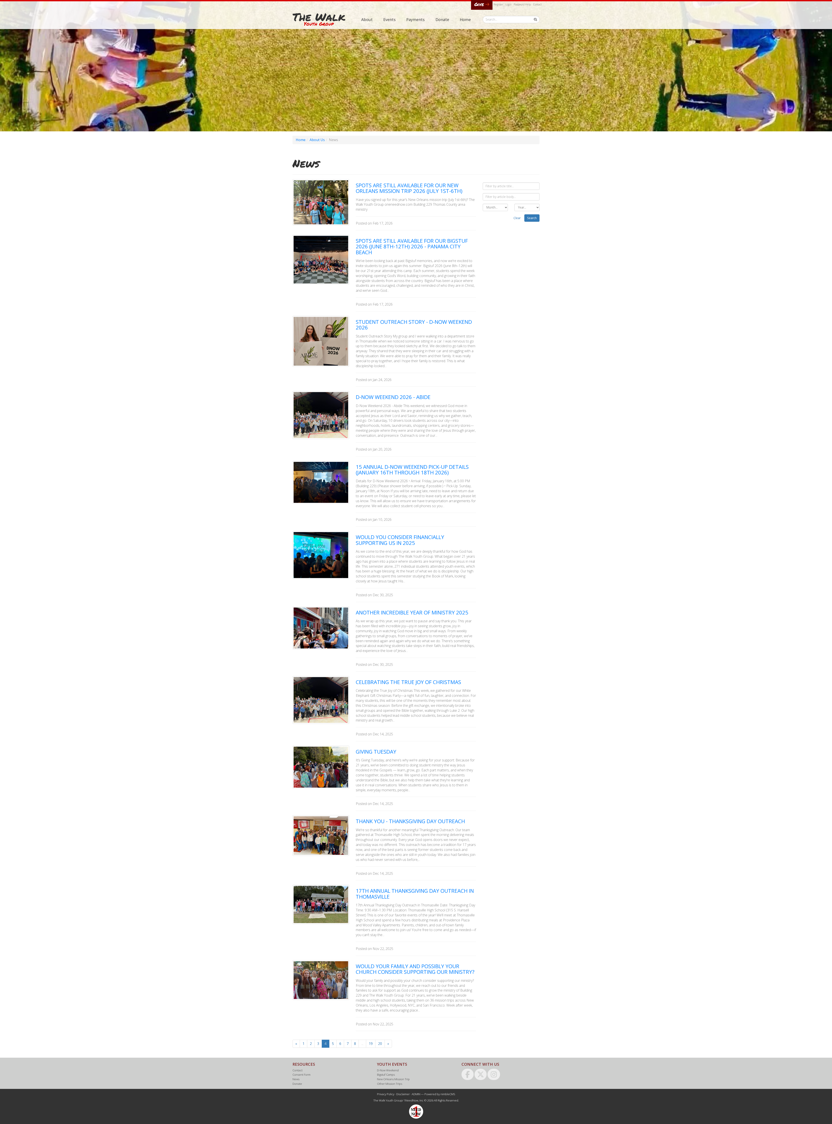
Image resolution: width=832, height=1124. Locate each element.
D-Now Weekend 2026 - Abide (393, 397)
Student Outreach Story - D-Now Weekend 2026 (414, 324)
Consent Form (301, 1075)
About (367, 19)
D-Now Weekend (388, 1070)
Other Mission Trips (389, 1084)
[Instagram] (494, 1074)
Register (498, 4)
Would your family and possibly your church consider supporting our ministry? (415, 969)
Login (508, 4)
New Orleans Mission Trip (393, 1079)
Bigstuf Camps (386, 1075)
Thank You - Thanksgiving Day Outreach (410, 821)
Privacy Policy (385, 1094)
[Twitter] (480, 1074)
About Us (317, 139)
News (295, 1079)
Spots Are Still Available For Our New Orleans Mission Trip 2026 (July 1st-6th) (409, 188)
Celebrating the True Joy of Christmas (408, 682)
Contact (537, 4)
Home (465, 19)
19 (371, 1043)
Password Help (522, 4)
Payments (415, 19)
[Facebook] (468, 1074)
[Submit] (535, 19)
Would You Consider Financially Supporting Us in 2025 (400, 539)
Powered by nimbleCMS (439, 1094)
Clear (517, 218)
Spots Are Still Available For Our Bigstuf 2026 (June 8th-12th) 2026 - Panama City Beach (412, 246)
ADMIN (416, 1094)
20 (380, 1043)
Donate (442, 19)
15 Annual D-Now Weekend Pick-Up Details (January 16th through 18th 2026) (412, 469)
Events (389, 19)
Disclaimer (403, 1094)
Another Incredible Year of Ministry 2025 (412, 612)
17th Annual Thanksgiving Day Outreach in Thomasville (415, 893)
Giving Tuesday (376, 751)
